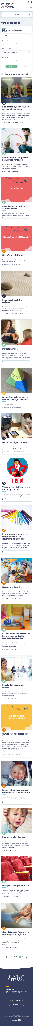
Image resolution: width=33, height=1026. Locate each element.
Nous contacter (17, 1004)
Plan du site (16, 1018)
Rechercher (12, 67)
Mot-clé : (5, 32)
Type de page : (6, 49)
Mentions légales (16, 1015)
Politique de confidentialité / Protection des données (16, 1016)
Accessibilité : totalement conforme (16, 1012)
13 (22, 957)
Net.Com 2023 (16, 1023)
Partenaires (16, 1014)
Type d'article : (6, 40)
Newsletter (17, 1000)
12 (19, 957)
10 (14, 957)
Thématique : (6, 57)
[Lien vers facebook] (31, 2)
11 (16, 957)
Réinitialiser (24, 66)
